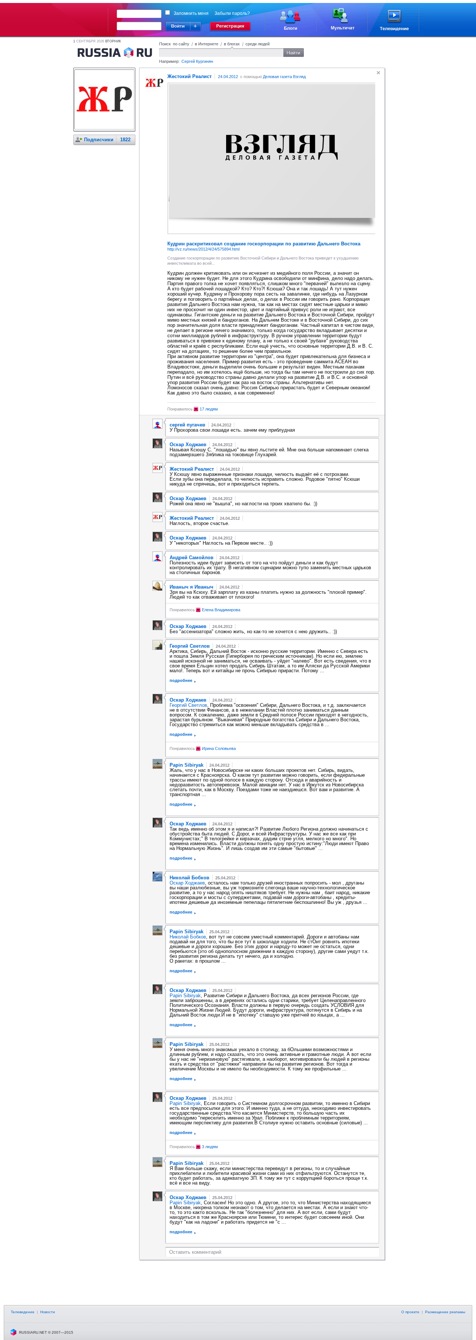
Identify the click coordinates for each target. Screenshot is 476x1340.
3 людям (210, 1146)
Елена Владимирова (221, 610)
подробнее (181, 680)
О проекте (410, 1312)
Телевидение (23, 1312)
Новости (47, 1312)
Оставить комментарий (195, 1252)
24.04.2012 (228, 76)
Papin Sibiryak (185, 995)
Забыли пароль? (232, 13)
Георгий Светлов (188, 705)
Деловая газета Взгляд (284, 76)
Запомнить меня (191, 13)
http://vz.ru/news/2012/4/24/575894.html (203, 249)
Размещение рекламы (445, 1312)
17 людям (209, 409)
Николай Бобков (188, 937)
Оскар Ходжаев (187, 883)
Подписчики (98, 139)
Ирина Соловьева (219, 748)
